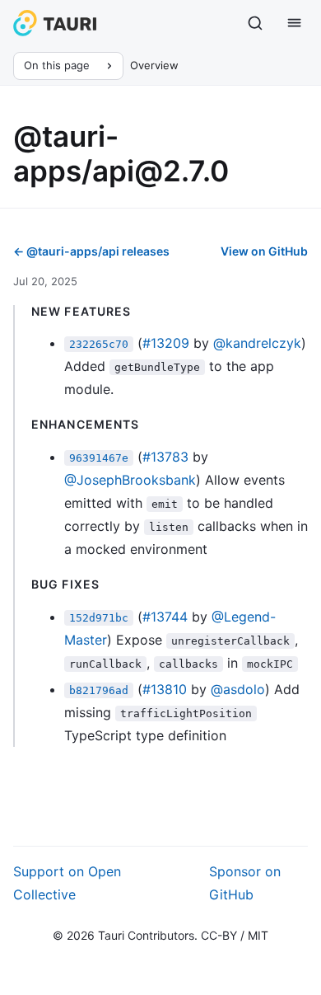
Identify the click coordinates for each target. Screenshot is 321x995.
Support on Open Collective (67, 883)
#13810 (164, 689)
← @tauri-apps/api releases (91, 251)
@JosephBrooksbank (130, 480)
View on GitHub (264, 251)
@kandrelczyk (257, 343)
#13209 (165, 343)
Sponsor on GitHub (245, 883)
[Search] (255, 23)
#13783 (165, 456)
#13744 (165, 616)
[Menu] (294, 23)
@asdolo (238, 689)
